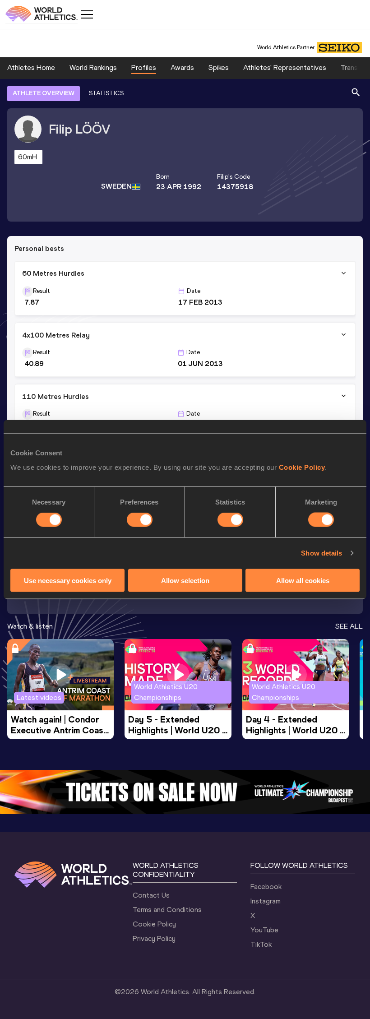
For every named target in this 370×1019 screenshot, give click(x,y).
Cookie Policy (302, 467)
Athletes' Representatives (284, 67)
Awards (182, 67)
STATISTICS (106, 93)
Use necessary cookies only (67, 580)
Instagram (265, 901)
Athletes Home (31, 67)
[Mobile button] (87, 14)
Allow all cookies (302, 580)
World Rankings (93, 67)
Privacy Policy (154, 938)
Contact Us (151, 895)
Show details (321, 553)
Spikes (218, 67)
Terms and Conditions (167, 909)
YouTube (264, 930)
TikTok (261, 944)
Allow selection (185, 580)
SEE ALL (349, 626)
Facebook (266, 886)
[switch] (140, 520)
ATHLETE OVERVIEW (43, 93)
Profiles (143, 67)
